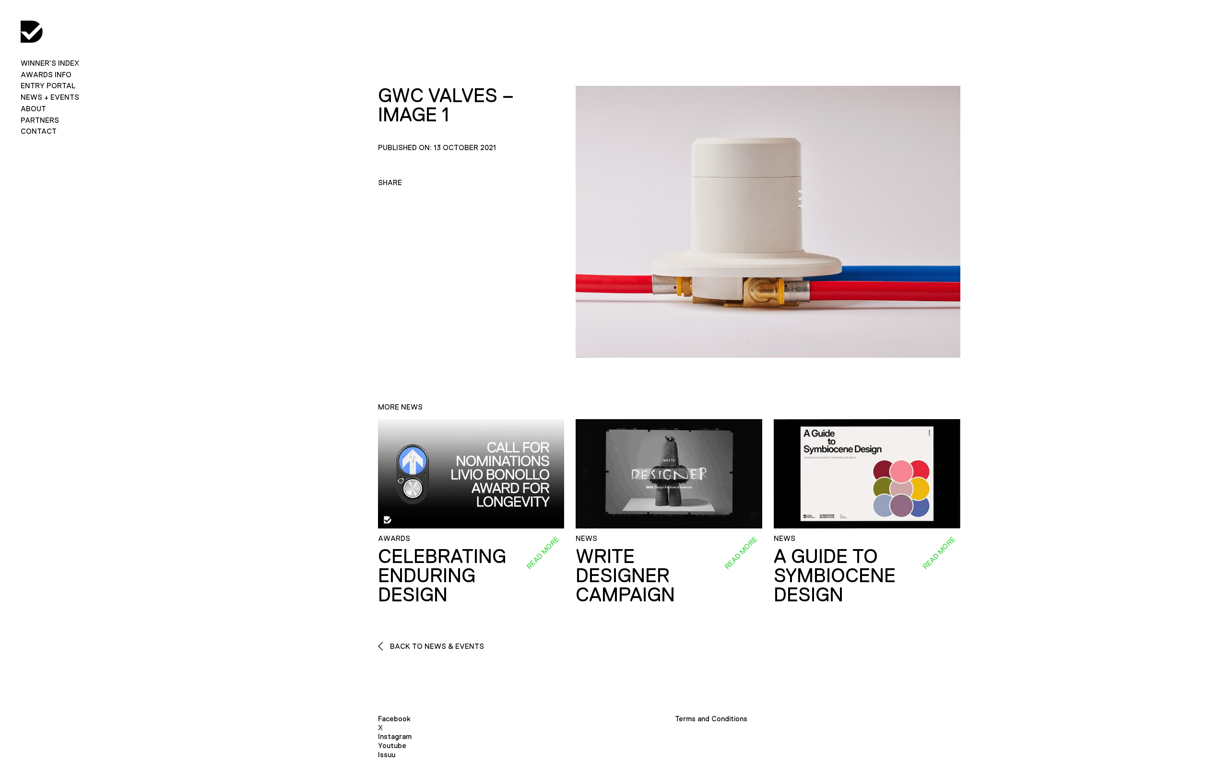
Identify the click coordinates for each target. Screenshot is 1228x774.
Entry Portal (48, 86)
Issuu (386, 755)
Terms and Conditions (711, 719)
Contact (39, 131)
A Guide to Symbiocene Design (835, 575)
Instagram (395, 736)
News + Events (50, 97)
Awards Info (46, 74)
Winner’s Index (50, 63)
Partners (40, 120)
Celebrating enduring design (442, 575)
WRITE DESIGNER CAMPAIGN (625, 575)
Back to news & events (436, 646)
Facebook (394, 719)
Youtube (392, 745)
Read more (543, 552)
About (33, 109)
